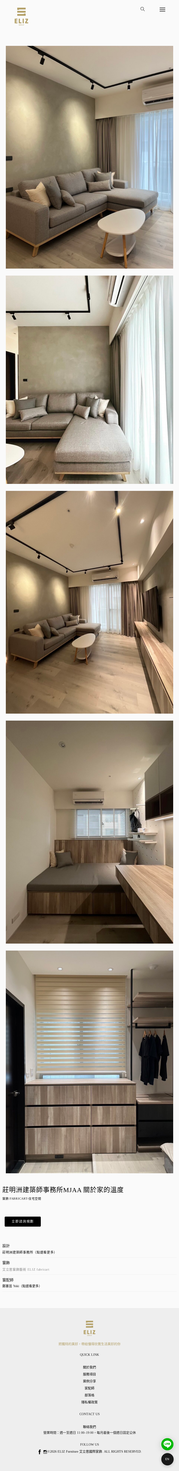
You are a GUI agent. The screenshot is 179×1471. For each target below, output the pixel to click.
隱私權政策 (89, 1402)
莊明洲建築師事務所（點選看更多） (29, 1252)
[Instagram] (45, 1452)
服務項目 (89, 1374)
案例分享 (89, 1381)
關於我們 (89, 1367)
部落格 (89, 1395)
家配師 (89, 1388)
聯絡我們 (89, 1427)
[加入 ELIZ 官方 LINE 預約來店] (167, 1444)
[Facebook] (39, 1452)
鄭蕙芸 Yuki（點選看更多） (22, 1286)
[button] (23, 1221)
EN (167, 1459)
